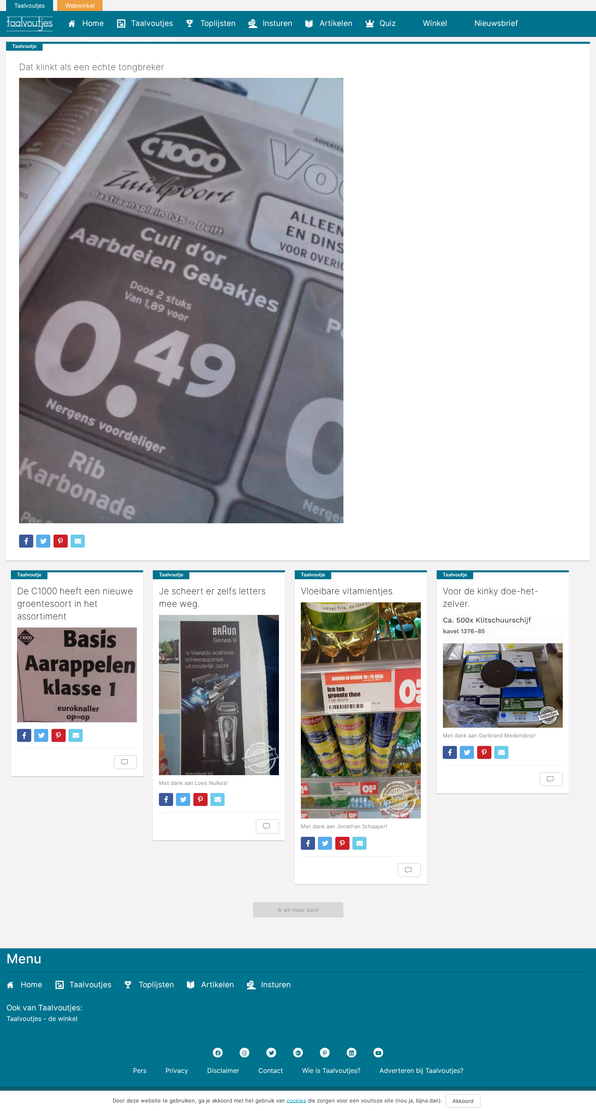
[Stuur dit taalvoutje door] (78, 541)
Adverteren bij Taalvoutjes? (421, 1070)
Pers (139, 1070)
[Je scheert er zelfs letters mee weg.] (219, 695)
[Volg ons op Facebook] (218, 1052)
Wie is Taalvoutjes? (331, 1070)
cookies (296, 1100)
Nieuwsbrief (496, 23)
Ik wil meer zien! (298, 910)
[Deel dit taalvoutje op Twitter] (43, 541)
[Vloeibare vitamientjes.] (361, 710)
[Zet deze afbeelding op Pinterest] (61, 541)
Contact (270, 1070)
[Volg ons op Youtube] (378, 1052)
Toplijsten (218, 23)
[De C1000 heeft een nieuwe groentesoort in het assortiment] (77, 675)
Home (93, 23)
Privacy (176, 1070)
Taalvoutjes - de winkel (41, 1018)
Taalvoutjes (29, 5)
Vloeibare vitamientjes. (348, 591)
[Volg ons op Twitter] (271, 1052)
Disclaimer (223, 1070)
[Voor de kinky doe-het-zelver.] (503, 671)
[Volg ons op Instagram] (244, 1052)
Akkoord (463, 1101)
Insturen (277, 23)
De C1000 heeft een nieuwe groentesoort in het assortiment (75, 603)
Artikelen (335, 23)
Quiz (387, 23)
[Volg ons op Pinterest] (325, 1052)
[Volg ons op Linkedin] (351, 1052)
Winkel (435, 23)
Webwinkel (79, 5)
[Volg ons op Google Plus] (298, 1052)
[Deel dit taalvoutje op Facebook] (26, 541)
